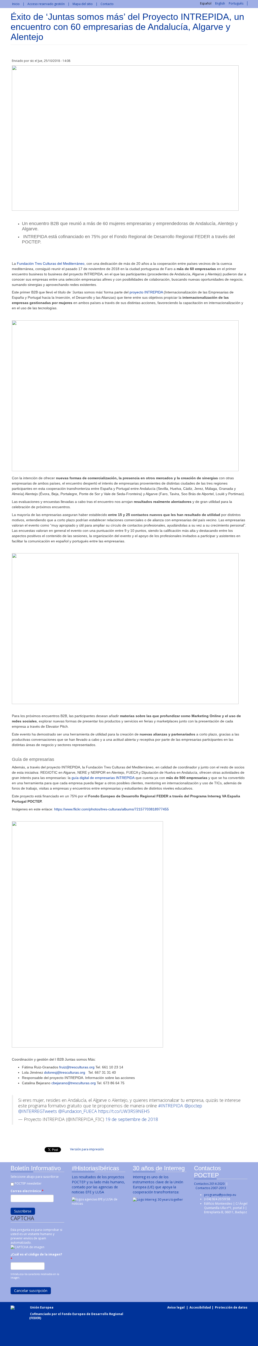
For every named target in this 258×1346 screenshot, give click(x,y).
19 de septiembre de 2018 (131, 1119)
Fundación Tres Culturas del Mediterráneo (50, 264)
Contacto (107, 4)
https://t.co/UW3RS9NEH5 (124, 1111)
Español (205, 3)
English (220, 3)
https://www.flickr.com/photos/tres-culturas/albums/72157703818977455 (111, 809)
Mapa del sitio (83, 4)
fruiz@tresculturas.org (76, 1067)
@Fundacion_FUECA (77, 1111)
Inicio (16, 4)
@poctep (193, 1106)
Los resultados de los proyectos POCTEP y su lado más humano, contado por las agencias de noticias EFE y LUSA (98, 1184)
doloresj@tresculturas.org (64, 1072)
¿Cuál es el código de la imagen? (36, 1256)
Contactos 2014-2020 (209, 1184)
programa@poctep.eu (220, 1195)
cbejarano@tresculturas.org (73, 1083)
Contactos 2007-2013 (211, 1188)
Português (236, 3)
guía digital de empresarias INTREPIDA (103, 778)
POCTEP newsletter (28, 1183)
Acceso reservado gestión (46, 4)
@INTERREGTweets (37, 1111)
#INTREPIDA (170, 1106)
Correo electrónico (27, 1191)
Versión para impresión (87, 1149)
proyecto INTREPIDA (146, 292)
